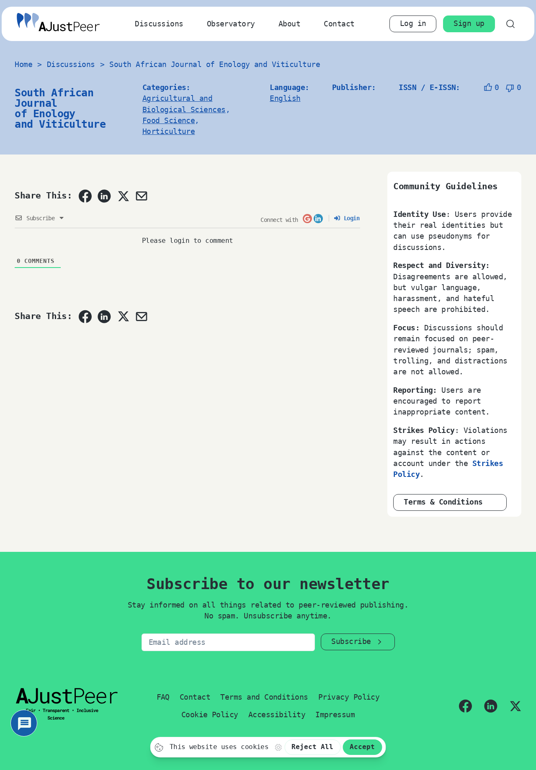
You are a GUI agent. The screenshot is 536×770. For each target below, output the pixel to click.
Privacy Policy (349, 697)
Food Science (168, 120)
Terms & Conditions (443, 502)
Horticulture (168, 131)
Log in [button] (413, 23)
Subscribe (351, 641)
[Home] (58, 24)
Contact (339, 24)
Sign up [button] (469, 23)
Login (349, 218)
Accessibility (276, 715)
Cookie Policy (209, 715)
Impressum (335, 715)
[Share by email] (141, 196)
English (285, 98)
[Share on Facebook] (85, 196)
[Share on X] (123, 196)
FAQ (163, 697)
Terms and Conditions (264, 697)
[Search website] (511, 24)
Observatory (231, 24)
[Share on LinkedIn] (104, 196)
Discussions (159, 24)
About (289, 24)
